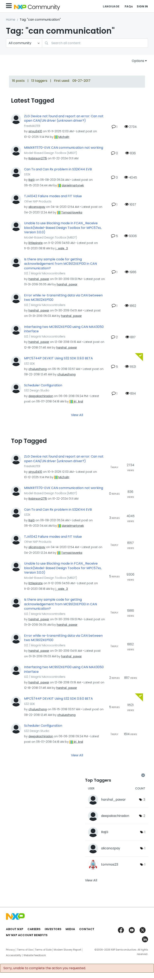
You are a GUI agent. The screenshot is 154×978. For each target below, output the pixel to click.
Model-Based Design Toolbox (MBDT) (50, 153)
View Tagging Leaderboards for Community (114, 775)
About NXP (14, 929)
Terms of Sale (43, 950)
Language (111, 6)
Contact (86, 929)
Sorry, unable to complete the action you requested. (44, 968)
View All (77, 415)
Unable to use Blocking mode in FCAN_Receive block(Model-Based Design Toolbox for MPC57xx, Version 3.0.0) (62, 227)
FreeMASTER (32, 126)
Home (10, 19)
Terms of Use (25, 950)
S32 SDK (29, 364)
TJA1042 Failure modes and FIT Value (53, 196)
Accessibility (13, 955)
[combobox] (95, 43)
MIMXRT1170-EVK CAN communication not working (63, 147)
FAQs (129, 6)
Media (70, 929)
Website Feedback (34, 955)
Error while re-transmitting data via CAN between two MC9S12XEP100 (63, 297)
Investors (53, 929)
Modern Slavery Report (67, 950)
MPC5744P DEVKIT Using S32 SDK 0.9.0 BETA (58, 358)
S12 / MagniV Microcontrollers (44, 273)
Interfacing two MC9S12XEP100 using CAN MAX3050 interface (64, 329)
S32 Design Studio (36, 390)
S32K (27, 174)
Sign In (142, 6)
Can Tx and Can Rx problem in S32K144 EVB (58, 169)
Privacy (10, 950)
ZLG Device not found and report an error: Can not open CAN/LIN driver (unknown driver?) (63, 118)
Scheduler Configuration (43, 385)
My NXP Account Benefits (27, 935)
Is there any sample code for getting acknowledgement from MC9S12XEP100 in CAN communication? (60, 264)
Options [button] (138, 61)
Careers (34, 929)
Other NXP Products (38, 201)
